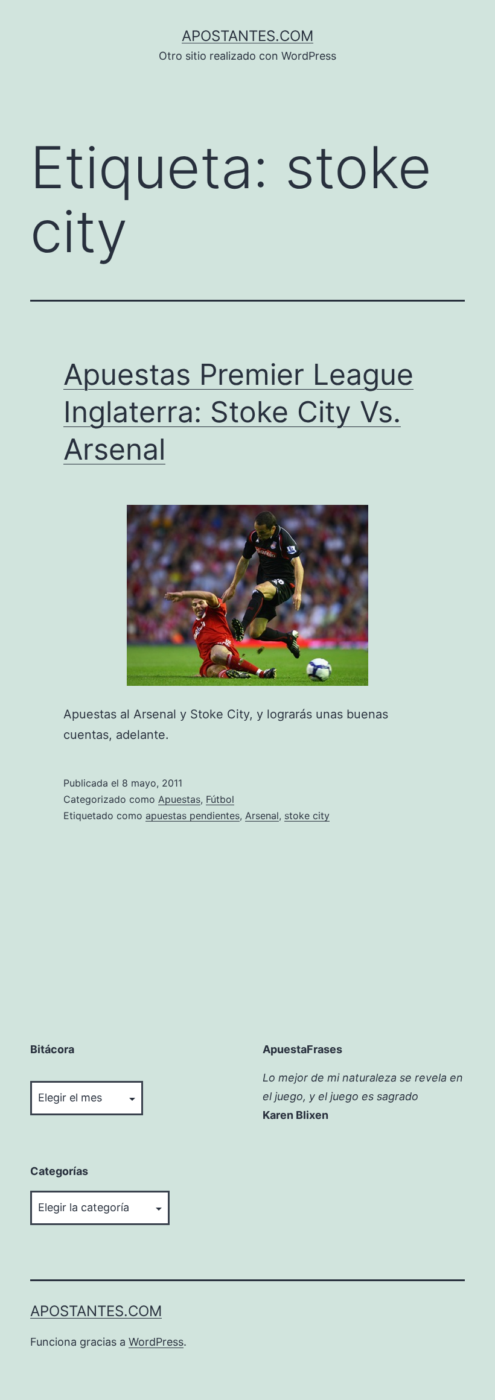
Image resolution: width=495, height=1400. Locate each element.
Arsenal (262, 815)
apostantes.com (247, 36)
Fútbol (220, 799)
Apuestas (179, 799)
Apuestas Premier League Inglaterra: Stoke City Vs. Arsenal (238, 411)
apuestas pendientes (192, 815)
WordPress (156, 1341)
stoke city (307, 815)
